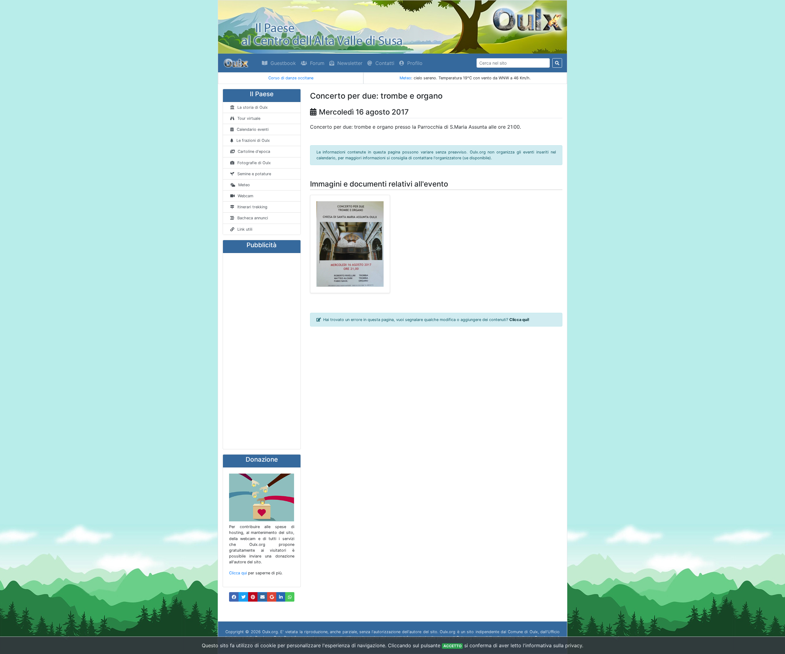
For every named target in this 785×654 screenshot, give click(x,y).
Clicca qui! (519, 319)
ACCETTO (452, 646)
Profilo (415, 63)
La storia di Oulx (252, 107)
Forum (317, 63)
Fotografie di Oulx (254, 163)
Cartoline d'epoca (254, 151)
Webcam (245, 196)
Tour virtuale (248, 118)
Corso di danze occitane (290, 78)
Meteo (405, 78)
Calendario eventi (253, 129)
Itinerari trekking (252, 207)
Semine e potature (254, 174)
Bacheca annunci (252, 218)
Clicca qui (238, 573)
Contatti (384, 63)
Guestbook (283, 63)
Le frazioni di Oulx (253, 140)
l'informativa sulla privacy (552, 645)
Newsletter (349, 63)
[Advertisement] (261, 351)
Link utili (244, 229)
